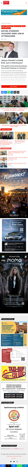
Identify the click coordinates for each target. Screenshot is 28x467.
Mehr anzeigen (13, 86)
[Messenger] (5, 92)
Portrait (3, 28)
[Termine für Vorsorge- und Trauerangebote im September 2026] (3, 159)
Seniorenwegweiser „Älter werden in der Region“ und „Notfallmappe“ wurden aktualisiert (17, 153)
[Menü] (1, 3)
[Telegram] (11, 92)
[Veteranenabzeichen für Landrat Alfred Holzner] (21, 135)
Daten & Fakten (18, 26)
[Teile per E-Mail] (15, 92)
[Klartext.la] (6, 3)
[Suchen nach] (26, 3)
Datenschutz (20, 448)
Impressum (12, 448)
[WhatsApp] (8, 92)
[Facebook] (2, 92)
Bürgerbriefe (10, 26)
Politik (23, 26)
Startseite (4, 23)
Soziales (8, 28)
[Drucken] (18, 92)
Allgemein (9, 23)
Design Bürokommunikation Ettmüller (14, 456)
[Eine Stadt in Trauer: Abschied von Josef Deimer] (3, 165)
